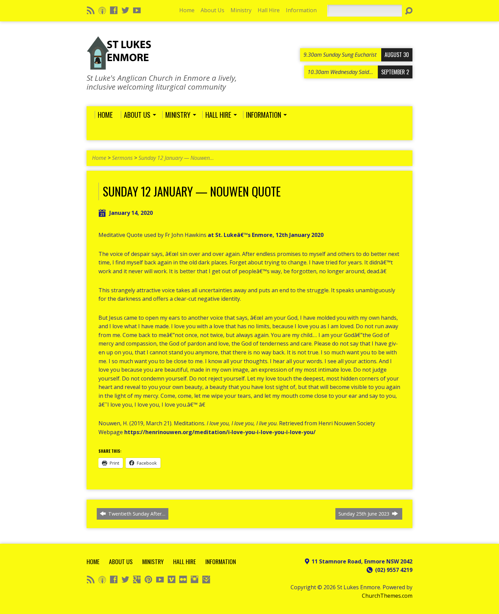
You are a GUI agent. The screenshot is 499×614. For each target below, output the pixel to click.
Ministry (241, 10)
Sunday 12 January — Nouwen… (176, 158)
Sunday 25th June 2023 (364, 513)
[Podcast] (102, 10)
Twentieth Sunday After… (136, 513)
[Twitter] (125, 10)
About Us (212, 10)
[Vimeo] (171, 579)
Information (301, 10)
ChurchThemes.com (387, 595)
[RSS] (90, 10)
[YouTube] (137, 10)
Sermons (122, 158)
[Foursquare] (206, 579)
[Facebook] (113, 10)
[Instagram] (194, 579)
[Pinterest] (148, 579)
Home (187, 10)
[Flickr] (183, 579)
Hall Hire (269, 10)
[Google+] (137, 579)
